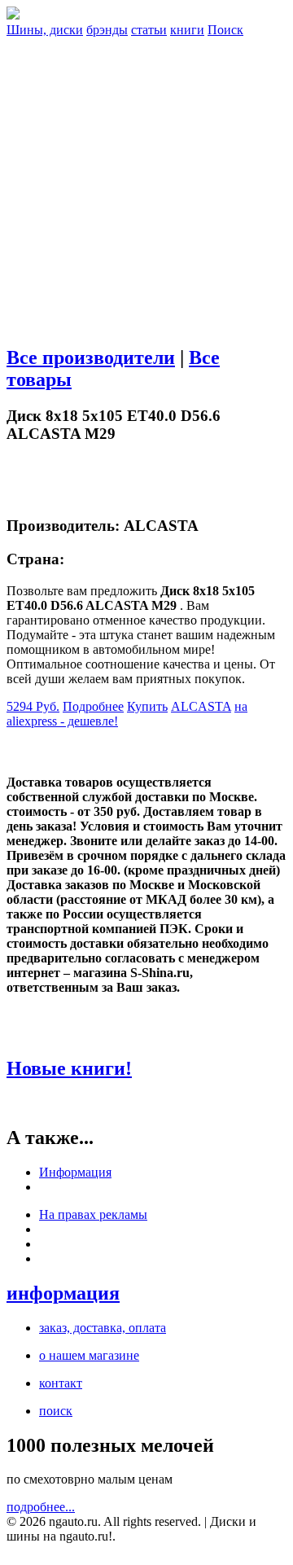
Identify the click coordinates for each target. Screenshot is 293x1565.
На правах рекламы (93, 1214)
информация (63, 1293)
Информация (75, 1172)
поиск (55, 1411)
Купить (147, 706)
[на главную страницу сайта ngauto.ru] (13, 15)
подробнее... (41, 1507)
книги (187, 30)
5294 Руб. (33, 706)
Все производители (91, 357)
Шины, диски (45, 30)
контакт (60, 1383)
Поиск (225, 30)
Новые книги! (69, 1068)
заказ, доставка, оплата (102, 1328)
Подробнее (93, 706)
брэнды (107, 30)
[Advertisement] (146, 184)
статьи (149, 30)
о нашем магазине (89, 1355)
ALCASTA (201, 706)
